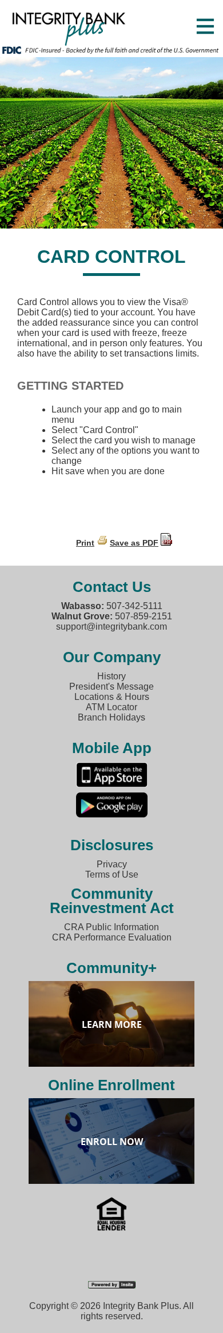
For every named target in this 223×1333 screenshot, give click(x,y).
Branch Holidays (111, 717)
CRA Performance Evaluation (112, 937)
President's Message (111, 686)
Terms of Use (111, 874)
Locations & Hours (111, 697)
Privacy (112, 864)
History (111, 676)
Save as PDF (134, 542)
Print (85, 542)
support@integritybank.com (111, 626)
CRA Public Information (111, 927)
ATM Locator (111, 707)
